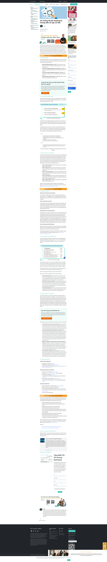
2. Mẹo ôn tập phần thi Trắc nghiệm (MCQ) (34, 20)
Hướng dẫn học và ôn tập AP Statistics (34, 16)
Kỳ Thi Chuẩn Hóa (43, 520)
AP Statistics (53, 363)
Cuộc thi (57, 4)
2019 (63, 385)
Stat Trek (53, 374)
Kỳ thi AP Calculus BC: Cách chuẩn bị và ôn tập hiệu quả (51, 426)
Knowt (43, 391)
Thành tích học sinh (63, 4)
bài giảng (58, 366)
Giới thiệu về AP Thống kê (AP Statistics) (34, 8)
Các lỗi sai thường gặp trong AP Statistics (34, 25)
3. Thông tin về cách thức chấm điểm (34, 14)
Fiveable (46, 391)
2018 (60, 385)
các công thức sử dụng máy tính (51, 373)
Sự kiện (51, 4)
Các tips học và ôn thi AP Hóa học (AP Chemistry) (50, 427)
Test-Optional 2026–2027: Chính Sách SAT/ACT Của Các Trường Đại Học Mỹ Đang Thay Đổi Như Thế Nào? (72, 31)
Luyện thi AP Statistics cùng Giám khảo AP (34, 27)
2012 (58, 385)
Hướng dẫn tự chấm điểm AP (34, 29)
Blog (54, 4)
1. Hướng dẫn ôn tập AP (34, 18)
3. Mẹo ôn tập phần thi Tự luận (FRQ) (34, 22)
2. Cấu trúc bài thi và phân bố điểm (34, 12)
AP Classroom (56, 364)
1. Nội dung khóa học (33, 10)
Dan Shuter (44, 377)
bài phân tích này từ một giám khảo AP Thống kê (50, 186)
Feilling (43, 381)
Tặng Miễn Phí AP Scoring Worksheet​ (59, 457)
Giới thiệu (46, 4)
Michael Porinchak (57, 378)
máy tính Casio (47, 233)
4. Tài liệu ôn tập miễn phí (34, 23)
